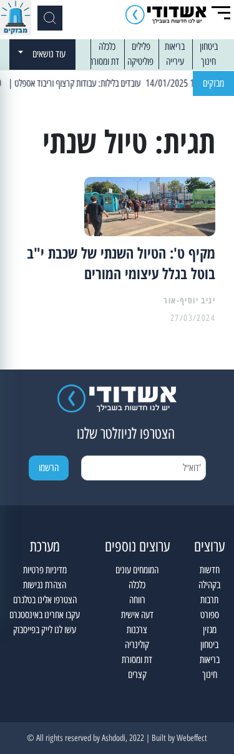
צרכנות (137, 630)
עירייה (175, 61)
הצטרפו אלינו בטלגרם (45, 600)
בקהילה (209, 585)
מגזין (210, 630)
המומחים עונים (136, 570)
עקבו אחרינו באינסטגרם (44, 615)
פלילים (141, 46)
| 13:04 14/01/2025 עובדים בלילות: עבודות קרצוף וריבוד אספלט (120, 83)
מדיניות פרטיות (45, 570)
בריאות (175, 46)
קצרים (137, 674)
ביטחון (209, 46)
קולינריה (137, 645)
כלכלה (107, 46)
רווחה (137, 600)
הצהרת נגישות (44, 585)
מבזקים (213, 83)
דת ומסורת (104, 61)
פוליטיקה (140, 61)
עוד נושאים (49, 54)
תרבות (209, 600)
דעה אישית (137, 615)
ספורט (209, 615)
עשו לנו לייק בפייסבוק (44, 630)
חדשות (210, 570)
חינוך (208, 61)
